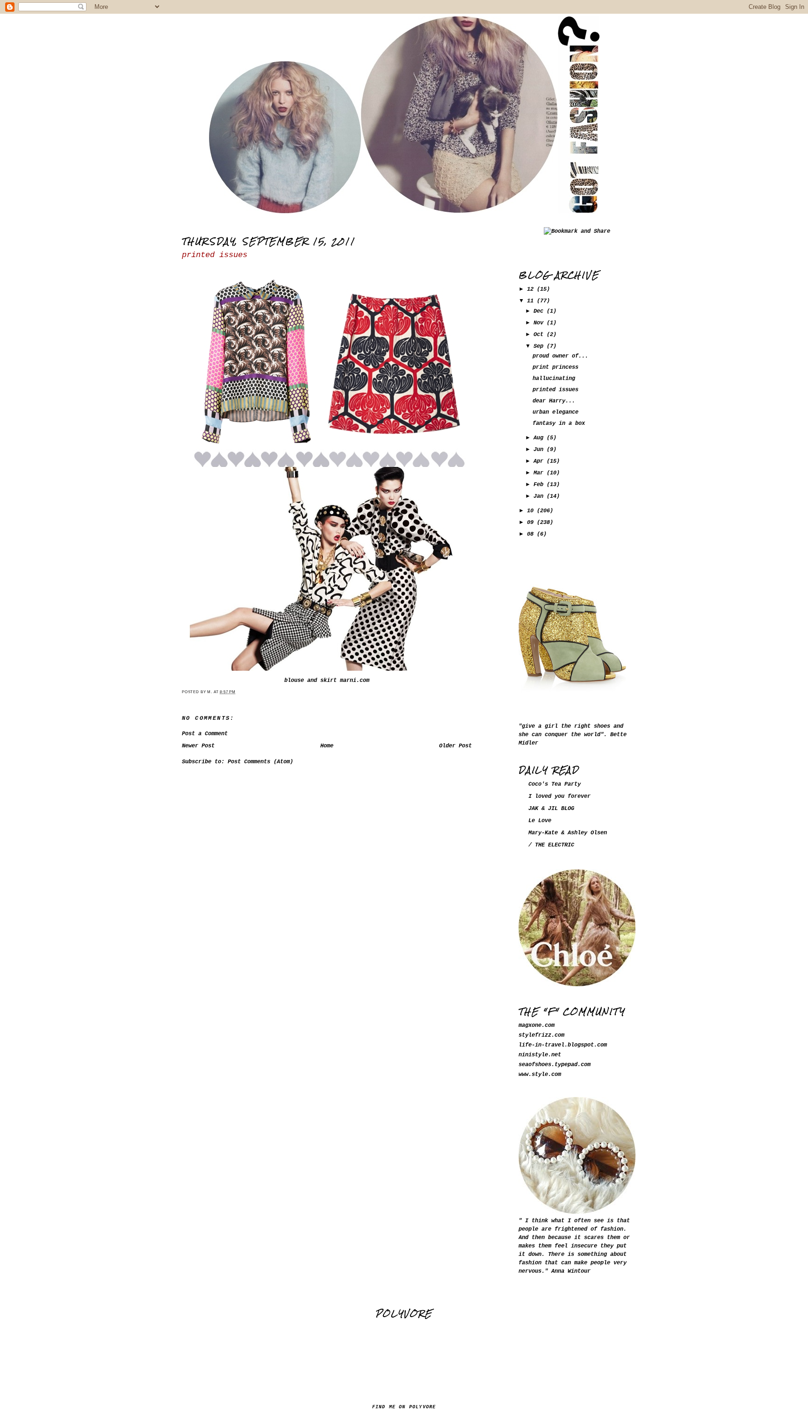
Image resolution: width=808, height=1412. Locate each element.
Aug (540, 438)
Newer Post (198, 746)
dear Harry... (554, 401)
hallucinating (554, 378)
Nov (540, 323)
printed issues (214, 255)
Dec (540, 311)
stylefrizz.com (541, 1035)
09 (532, 522)
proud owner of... (560, 356)
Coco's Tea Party (554, 784)
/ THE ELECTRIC (551, 845)
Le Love (539, 820)
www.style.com (540, 1074)
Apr (540, 461)
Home (326, 746)
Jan (540, 496)
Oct (540, 334)
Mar (540, 473)
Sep (540, 346)
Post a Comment (205, 734)
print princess (555, 367)
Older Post (455, 746)
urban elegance (555, 412)
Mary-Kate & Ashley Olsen (567, 833)
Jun (540, 449)
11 (532, 301)
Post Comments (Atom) (260, 762)
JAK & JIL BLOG (551, 808)
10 (532, 511)
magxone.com (537, 1025)
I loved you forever (559, 796)
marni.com (354, 680)
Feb (540, 484)
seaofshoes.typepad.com (555, 1064)
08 (532, 534)
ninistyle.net (540, 1055)
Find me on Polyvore (404, 1407)
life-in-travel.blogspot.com (563, 1045)
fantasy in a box (559, 423)
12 (532, 289)
